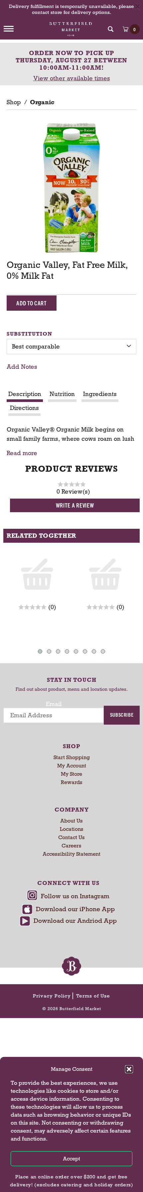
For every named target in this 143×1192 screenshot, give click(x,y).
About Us (71, 821)
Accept (71, 1158)
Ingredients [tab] (100, 394)
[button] (129, 1069)
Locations (71, 829)
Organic (42, 102)
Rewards (71, 782)
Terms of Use (93, 996)
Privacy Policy (52, 996)
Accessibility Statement (71, 854)
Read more (22, 453)
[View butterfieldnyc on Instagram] (68, 897)
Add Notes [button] (22, 366)
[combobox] (71, 346)
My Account (71, 765)
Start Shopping (72, 757)
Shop (14, 102)
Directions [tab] (24, 408)
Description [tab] (24, 394)
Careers (71, 845)
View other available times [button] (71, 78)
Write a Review (75, 505)
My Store (71, 774)
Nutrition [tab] (62, 394)
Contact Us (71, 837)
